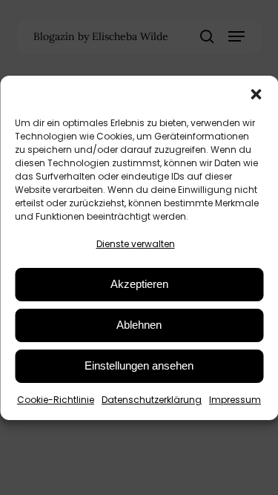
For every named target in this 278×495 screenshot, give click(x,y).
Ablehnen (139, 324)
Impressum (235, 399)
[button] (255, 94)
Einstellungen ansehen (139, 365)
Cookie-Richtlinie (55, 399)
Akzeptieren (139, 284)
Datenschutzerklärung (152, 399)
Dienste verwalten (135, 243)
